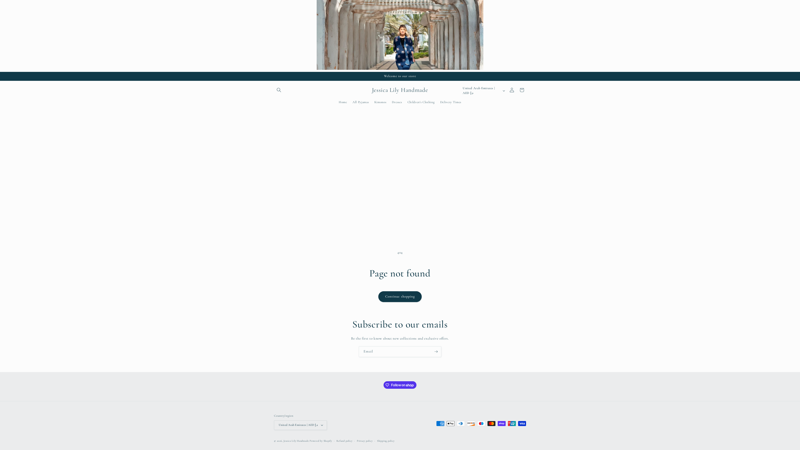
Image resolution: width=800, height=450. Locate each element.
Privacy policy (365, 440)
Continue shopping (400, 296)
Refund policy (344, 440)
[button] (279, 90)
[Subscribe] (436, 351)
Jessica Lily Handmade (296, 440)
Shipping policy (386, 440)
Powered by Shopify (321, 440)
